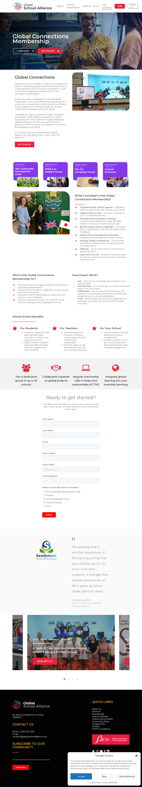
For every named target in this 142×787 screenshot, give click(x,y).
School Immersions (73, 6)
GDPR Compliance (101, 729)
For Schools (107, 6)
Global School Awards (102, 719)
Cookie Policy (95, 782)
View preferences (127, 776)
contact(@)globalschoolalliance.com (29, 736)
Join (119, 6)
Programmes (98, 724)
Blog (96, 6)
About (60, 6)
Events (87, 6)
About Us (96, 709)
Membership (98, 714)
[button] (136, 755)
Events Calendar (100, 716)
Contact (96, 726)
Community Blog (100, 721)
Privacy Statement (109, 782)
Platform (96, 711)
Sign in (132, 6)
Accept (81, 776)
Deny (104, 776)
